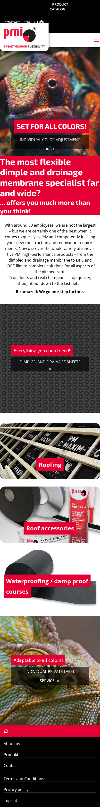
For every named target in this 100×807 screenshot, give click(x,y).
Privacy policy (16, 789)
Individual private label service (50, 676)
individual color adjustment (50, 139)
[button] (7, 102)
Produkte (12, 754)
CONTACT (12, 22)
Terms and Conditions (24, 778)
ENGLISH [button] (31, 22)
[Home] (6, 730)
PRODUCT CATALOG (59, 6)
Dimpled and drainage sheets (50, 362)
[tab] (47, 149)
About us (12, 743)
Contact (11, 765)
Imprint (10, 800)
